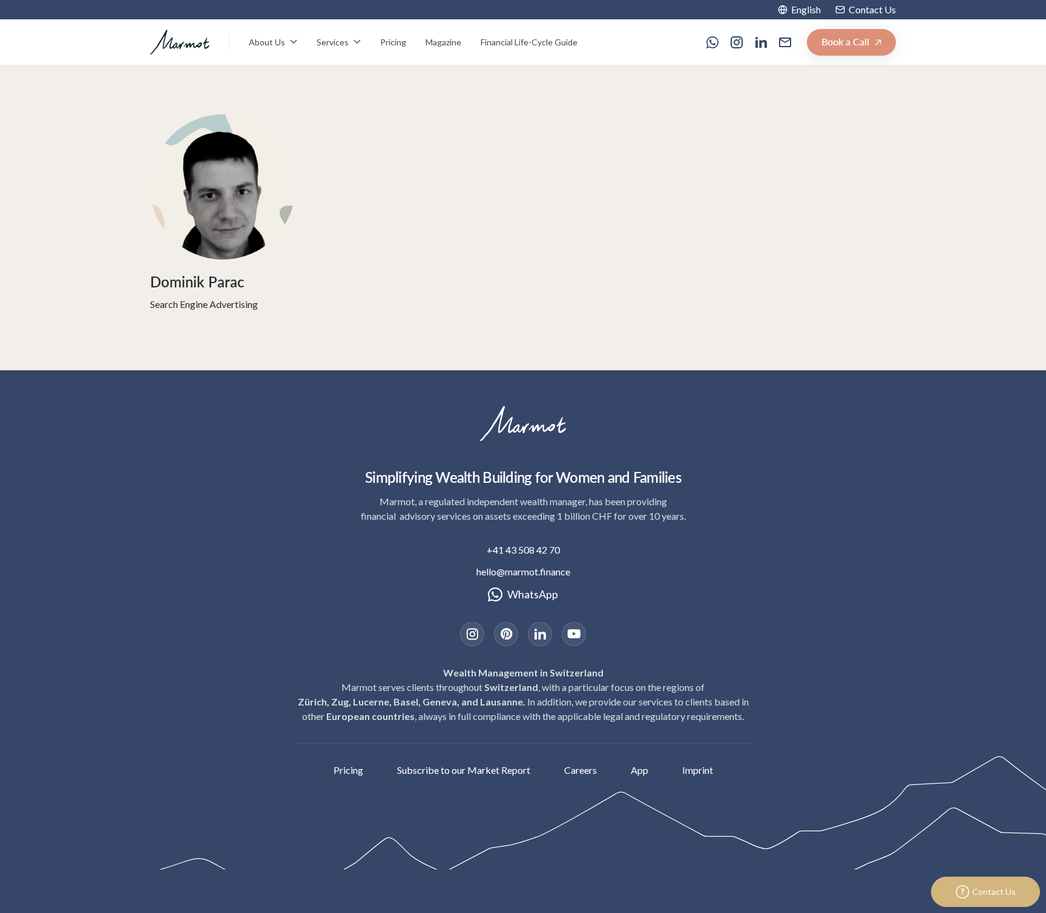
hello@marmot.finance (523, 571)
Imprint (697, 770)
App (639, 770)
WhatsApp (532, 594)
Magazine (443, 42)
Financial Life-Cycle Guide (529, 42)
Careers (580, 770)
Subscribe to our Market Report (463, 770)
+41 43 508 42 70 (523, 549)
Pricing (393, 42)
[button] (799, 9)
